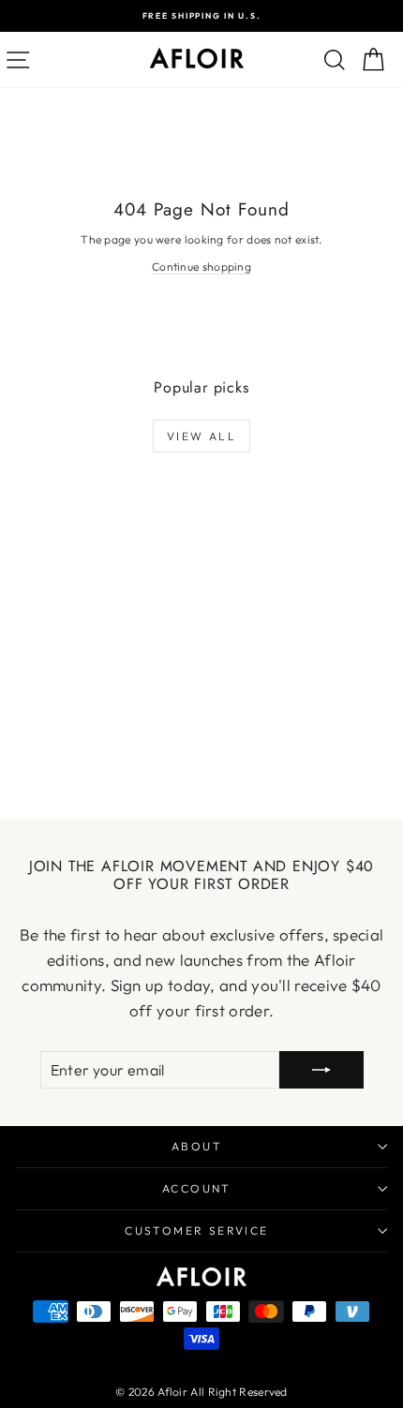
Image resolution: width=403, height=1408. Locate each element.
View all (201, 436)
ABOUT (197, 1146)
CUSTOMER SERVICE (196, 1230)
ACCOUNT (196, 1188)
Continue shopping (201, 266)
